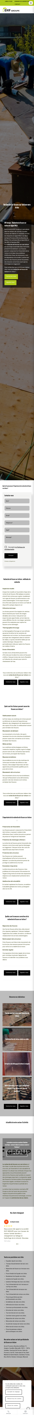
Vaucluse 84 (13, 1350)
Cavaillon (11, 1348)
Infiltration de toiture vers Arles (15, 1304)
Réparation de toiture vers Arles (15, 1318)
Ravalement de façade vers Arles (16, 1276)
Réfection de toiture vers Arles (15, 1326)
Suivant (27, 1149)
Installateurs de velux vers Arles (15, 1302)
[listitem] (8, 1412)
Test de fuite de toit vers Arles (15, 1313)
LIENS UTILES (8, 1)
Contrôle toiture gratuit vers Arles (16, 1315)
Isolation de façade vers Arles (15, 1279)
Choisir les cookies (12, 1405)
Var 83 (12, 1352)
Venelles (6, 1350)
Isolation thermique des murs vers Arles (17, 1282)
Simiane (13, 1357)
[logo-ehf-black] (14, 9)
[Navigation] (31, 3)
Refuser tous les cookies (14, 1398)
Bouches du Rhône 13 (20, 1346)
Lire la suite (17, 1152)
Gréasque (19, 1357)
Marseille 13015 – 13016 (22, 1348)
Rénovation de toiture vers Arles (15, 1321)
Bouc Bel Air (7, 1357)
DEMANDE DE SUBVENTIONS (22, 1)
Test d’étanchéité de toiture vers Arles (17, 1294)
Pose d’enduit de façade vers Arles (16, 1273)
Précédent (7, 1149)
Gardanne (22, 1354)
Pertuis (19, 1350)
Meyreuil (25, 1357)
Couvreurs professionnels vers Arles (17, 1307)
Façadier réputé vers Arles (14, 1261)
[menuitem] (8, 1)
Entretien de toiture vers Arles (15, 1310)
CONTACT (17, 4)
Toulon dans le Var (20, 1352)
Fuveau (27, 1354)
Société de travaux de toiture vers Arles (18, 1324)
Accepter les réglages (13, 1391)
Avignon (6, 1348)
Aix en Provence (8, 1346)
